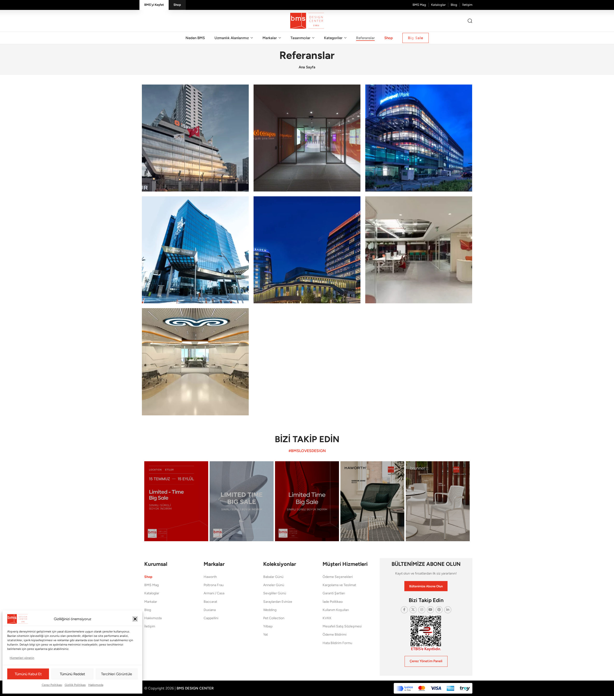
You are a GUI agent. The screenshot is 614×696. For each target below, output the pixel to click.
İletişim (149, 626)
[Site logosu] (307, 20)
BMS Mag (151, 585)
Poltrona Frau (214, 585)
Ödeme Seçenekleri (338, 577)
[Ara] (470, 21)
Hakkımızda (95, 685)
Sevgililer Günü (274, 593)
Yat (265, 634)
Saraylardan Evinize (277, 602)
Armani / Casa (214, 593)
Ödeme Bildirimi (334, 634)
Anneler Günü (273, 585)
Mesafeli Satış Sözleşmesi (342, 626)
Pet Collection (273, 618)
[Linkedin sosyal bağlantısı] (447, 609)
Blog (147, 610)
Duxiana (210, 610)
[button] (135, 619)
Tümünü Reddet (72, 674)
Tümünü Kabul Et (28, 674)
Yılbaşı (268, 626)
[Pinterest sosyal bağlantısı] (439, 609)
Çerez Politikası (52, 685)
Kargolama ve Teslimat (339, 585)
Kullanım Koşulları (336, 610)
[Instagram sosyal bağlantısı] (421, 609)
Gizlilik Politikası (75, 685)
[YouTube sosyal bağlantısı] (430, 609)
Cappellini (211, 618)
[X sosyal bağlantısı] (413, 609)
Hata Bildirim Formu (337, 643)
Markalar (150, 602)
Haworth (210, 577)
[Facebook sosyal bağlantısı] (404, 609)
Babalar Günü (273, 577)
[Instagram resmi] (176, 501)
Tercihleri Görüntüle (116, 674)
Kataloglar (151, 593)
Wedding (269, 610)
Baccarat (210, 602)
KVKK (327, 618)
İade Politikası (333, 602)
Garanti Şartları (334, 593)
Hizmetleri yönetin (22, 658)
